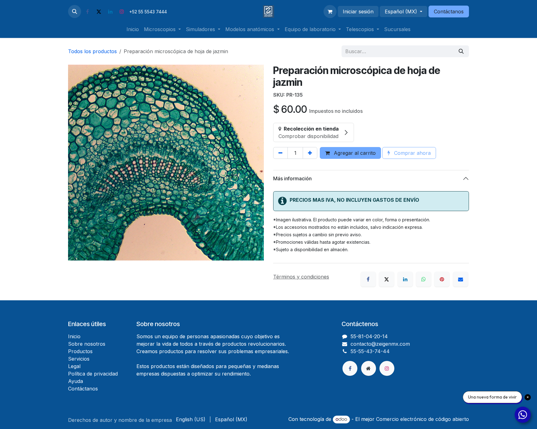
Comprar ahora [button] (411, 153)
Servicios (79, 359)
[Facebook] (87, 11)
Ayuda (75, 381)
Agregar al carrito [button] (354, 153)
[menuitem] (132, 29)
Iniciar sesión (358, 11)
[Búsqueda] (461, 51)
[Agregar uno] (310, 153)
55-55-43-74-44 (370, 351)
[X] (99, 11)
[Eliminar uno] (280, 153)
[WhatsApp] (423, 279)
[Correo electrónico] (460, 279)
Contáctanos (449, 11)
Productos (80, 351)
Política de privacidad (93, 374)
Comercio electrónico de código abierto (422, 419)
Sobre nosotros (86, 344)
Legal (74, 366)
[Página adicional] (368, 368)
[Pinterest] (441, 279)
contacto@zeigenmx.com (380, 344)
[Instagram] (122, 11)
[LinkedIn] (110, 11)
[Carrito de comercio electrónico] (330, 11)
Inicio (74, 336)
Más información (292, 178)
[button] (74, 11)
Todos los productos (92, 51)
